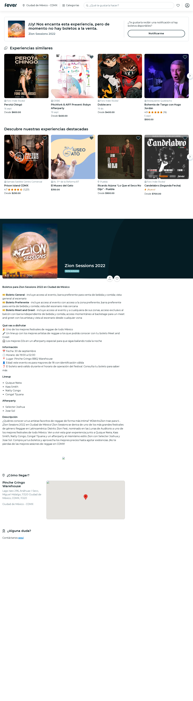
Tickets (159, 276)
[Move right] (190, 76)
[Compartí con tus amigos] (110, 278)
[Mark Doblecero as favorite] (138, 57)
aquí (21, 537)
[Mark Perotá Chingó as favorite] (45, 57)
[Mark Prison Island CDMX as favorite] (45, 138)
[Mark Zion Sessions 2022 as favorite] (117, 278)
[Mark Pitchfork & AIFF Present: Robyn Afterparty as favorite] (91, 57)
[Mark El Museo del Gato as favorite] (91, 138)
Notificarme (156, 33)
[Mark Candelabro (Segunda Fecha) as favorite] (185, 138)
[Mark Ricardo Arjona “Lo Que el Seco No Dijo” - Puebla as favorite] (138, 138)
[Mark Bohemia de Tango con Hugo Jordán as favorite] (185, 57)
